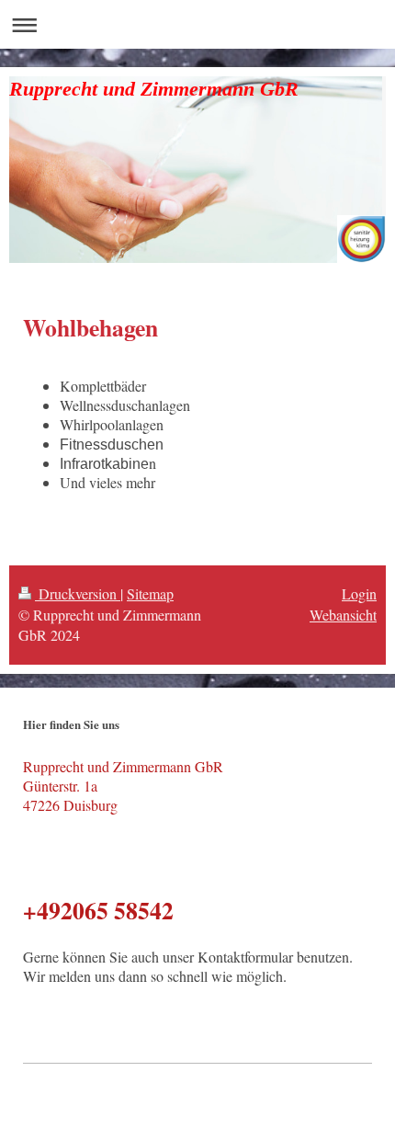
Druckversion (77, 593)
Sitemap (150, 593)
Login (359, 593)
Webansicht (343, 614)
